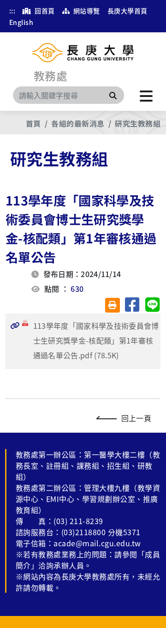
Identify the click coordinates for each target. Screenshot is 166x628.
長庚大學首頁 (127, 10)
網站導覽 (85, 10)
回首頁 (44, 10)
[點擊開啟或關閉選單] (146, 95)
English (21, 22)
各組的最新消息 (77, 123)
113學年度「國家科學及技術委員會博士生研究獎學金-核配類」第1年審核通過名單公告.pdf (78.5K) (84, 340)
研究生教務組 (137, 123)
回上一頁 (136, 417)
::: (12, 10)
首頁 (33, 123)
